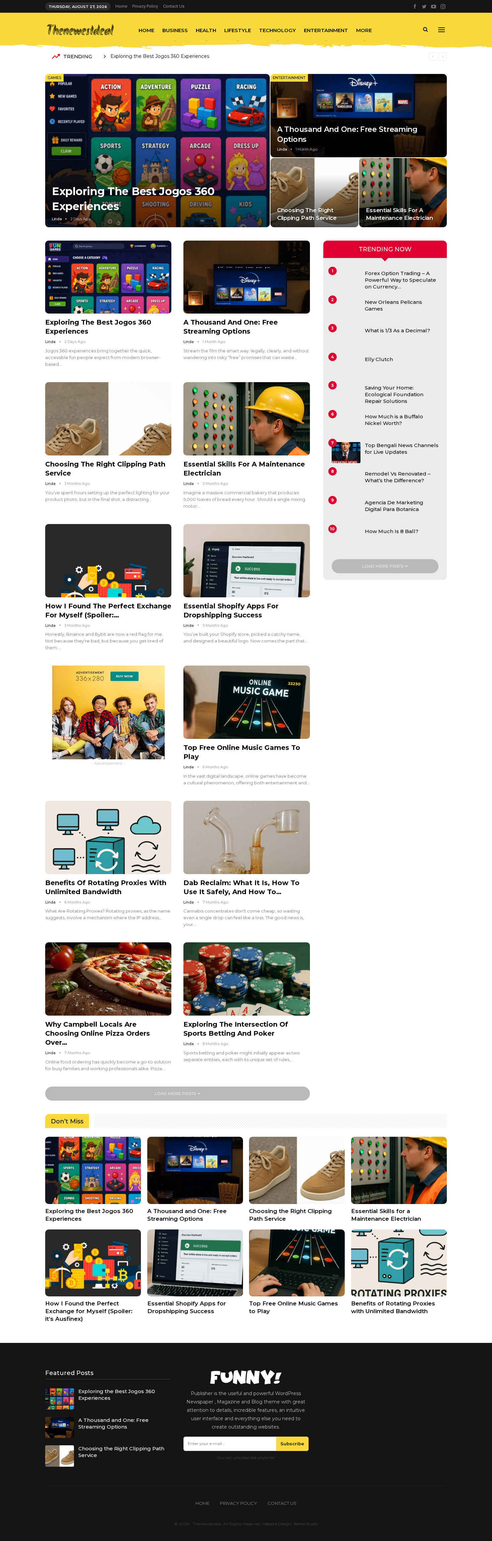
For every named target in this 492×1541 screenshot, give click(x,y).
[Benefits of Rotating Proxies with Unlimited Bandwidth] (108, 837)
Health (206, 30)
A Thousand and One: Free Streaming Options (113, 1423)
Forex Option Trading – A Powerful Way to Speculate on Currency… (400, 280)
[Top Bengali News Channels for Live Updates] (346, 452)
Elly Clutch (379, 359)
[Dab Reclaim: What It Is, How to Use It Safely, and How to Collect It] (246, 837)
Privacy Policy (145, 6)
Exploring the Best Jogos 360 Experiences (159, 56)
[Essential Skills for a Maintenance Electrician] (403, 192)
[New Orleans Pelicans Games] (346, 309)
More (364, 30)
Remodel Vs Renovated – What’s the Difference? (397, 477)
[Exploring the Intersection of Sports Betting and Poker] (246, 979)
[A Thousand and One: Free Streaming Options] (358, 116)
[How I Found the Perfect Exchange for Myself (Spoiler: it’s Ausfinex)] (108, 560)
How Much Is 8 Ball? (391, 531)
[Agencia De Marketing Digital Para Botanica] (346, 510)
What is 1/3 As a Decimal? (397, 330)
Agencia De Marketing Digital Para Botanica (394, 505)
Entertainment (326, 30)
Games (54, 77)
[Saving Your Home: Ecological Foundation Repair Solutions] (346, 395)
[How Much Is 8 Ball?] (346, 538)
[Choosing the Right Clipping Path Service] (314, 192)
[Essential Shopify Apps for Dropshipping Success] (246, 560)
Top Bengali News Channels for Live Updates (401, 448)
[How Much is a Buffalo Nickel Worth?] (346, 424)
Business (175, 30)
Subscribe (292, 1443)
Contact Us (173, 6)
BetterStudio (306, 1523)
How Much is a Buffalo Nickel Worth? (394, 419)
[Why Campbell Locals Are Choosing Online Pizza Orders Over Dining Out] (108, 979)
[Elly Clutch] (346, 366)
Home (121, 6)
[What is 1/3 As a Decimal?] (346, 338)
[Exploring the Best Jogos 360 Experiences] (157, 150)
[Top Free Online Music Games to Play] (246, 702)
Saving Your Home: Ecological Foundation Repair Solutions (394, 394)
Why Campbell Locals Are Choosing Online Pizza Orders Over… (97, 1033)
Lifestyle (237, 30)
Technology (277, 30)
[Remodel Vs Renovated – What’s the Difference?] (346, 481)
